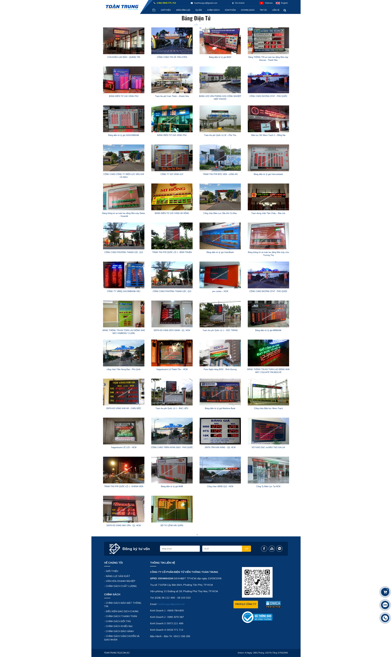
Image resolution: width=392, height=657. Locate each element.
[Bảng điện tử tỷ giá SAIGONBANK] (123, 118)
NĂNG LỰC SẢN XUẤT (118, 576)
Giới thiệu (166, 10)
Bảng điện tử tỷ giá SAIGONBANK (123, 135)
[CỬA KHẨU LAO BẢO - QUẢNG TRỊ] (123, 40)
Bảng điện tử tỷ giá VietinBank (220, 252)
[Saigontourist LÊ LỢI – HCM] (123, 431)
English (284, 3)
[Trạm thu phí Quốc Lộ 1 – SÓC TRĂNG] (220, 314)
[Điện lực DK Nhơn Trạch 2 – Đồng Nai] (268, 118)
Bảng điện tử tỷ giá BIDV (220, 57)
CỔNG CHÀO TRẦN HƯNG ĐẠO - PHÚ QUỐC (172, 447)
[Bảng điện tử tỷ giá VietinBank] (220, 236)
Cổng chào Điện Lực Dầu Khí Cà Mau (220, 213)
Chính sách (213, 10)
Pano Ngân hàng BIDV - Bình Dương (220, 369)
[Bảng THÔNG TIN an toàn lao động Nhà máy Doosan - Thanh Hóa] (268, 40)
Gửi (246, 548)
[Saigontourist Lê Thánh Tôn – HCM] (172, 353)
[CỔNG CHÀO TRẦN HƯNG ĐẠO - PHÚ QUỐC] (172, 431)
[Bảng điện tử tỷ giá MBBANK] (268, 314)
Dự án (199, 10)
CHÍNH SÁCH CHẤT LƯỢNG (121, 586)
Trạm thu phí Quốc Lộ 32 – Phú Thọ (220, 135)
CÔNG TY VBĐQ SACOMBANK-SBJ (123, 291)
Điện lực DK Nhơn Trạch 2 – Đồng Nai (268, 135)
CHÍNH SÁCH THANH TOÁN (121, 616)
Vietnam (269, 3)
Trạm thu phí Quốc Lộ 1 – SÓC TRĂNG (220, 330)
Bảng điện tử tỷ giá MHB (172, 486)
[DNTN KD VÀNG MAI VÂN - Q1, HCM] (123, 509)
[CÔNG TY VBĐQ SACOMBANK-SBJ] (123, 275)
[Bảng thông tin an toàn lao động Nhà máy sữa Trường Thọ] (268, 236)
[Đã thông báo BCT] (257, 617)
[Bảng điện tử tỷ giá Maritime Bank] (220, 392)
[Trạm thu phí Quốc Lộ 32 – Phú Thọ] (220, 118)
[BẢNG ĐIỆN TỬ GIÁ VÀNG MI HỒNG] (172, 196)
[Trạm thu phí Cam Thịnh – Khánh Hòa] (172, 79)
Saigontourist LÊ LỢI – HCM (123, 447)
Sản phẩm (230, 10)
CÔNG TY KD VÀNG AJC (171, 174)
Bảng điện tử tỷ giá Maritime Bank (220, 408)
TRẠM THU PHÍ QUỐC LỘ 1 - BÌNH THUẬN (172, 252)
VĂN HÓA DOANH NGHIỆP (120, 581)
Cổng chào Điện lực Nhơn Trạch (268, 408)
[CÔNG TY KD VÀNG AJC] (172, 157)
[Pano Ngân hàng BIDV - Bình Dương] (220, 353)
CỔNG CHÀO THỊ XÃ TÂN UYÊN (172, 57)
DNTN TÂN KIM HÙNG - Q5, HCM (220, 447)
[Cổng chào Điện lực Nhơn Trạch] (268, 392)
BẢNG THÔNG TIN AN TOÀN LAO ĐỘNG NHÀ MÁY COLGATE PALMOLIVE (268, 371)
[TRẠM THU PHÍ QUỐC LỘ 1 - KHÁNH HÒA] (123, 470)
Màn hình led (183, 10)
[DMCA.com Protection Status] (273, 604)
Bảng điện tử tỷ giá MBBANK (268, 330)
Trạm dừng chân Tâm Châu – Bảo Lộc (268, 213)
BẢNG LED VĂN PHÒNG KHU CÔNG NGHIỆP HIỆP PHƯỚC (220, 97)
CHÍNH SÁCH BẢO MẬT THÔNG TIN (122, 604)
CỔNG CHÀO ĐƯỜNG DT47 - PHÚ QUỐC (268, 96)
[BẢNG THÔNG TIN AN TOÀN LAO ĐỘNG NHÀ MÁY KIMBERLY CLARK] (123, 314)
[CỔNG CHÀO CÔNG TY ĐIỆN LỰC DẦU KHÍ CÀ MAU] (123, 157)
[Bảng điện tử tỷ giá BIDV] (220, 40)
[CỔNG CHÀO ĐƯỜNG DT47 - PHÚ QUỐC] (268, 79)
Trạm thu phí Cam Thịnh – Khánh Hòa (172, 96)
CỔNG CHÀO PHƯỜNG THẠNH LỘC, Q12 (123, 252)
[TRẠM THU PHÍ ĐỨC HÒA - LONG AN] (220, 157)
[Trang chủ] (154, 10)
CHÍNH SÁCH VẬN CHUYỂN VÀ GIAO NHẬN (121, 638)
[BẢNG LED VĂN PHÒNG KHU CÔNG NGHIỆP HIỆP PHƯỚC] (220, 79)
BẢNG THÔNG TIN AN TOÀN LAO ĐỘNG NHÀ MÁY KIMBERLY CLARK (124, 332)
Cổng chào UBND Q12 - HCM (220, 486)
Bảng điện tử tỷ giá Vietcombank (268, 174)
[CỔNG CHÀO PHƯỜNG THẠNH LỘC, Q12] (123, 236)
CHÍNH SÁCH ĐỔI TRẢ (118, 621)
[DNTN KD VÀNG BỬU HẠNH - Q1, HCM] (172, 314)
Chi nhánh (240, 3)
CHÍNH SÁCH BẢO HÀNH (120, 631)
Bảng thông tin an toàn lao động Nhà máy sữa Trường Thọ (268, 253)
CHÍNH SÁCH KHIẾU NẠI (119, 626)
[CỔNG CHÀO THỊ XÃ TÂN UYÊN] (172, 40)
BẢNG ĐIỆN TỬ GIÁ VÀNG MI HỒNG (172, 213)
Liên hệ (275, 10)
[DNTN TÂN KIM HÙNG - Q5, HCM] (220, 431)
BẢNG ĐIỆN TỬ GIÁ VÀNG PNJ (123, 96)
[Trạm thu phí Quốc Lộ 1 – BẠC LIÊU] (172, 392)
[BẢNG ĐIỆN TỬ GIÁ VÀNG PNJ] (123, 79)
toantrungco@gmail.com (171, 604)
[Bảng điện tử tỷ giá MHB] (172, 470)
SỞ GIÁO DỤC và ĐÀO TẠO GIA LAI (268, 447)
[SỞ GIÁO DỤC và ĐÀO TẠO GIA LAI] (268, 431)
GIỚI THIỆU (112, 571)
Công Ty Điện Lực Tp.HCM (268, 486)
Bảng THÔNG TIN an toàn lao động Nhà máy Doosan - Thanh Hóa (268, 58)
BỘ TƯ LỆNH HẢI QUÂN (172, 525)
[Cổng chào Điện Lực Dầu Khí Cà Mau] (220, 196)
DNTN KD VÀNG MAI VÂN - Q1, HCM (124, 525)
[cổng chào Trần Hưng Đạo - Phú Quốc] (123, 353)
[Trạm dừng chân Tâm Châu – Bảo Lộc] (268, 196)
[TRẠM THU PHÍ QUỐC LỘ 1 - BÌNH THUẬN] (172, 236)
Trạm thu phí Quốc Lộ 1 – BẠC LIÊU (172, 408)
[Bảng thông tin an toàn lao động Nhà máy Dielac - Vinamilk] (123, 196)
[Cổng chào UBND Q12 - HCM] (220, 470)
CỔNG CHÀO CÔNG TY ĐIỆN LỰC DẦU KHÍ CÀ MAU (123, 175)
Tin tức (263, 10)
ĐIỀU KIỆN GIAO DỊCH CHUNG (122, 611)
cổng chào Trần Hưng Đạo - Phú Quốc (124, 369)
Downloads (248, 10)
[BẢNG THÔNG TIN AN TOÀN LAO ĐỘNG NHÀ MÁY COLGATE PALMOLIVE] (268, 353)
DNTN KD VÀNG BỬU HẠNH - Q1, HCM (172, 330)
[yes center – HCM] (220, 275)
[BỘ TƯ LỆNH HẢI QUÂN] (172, 509)
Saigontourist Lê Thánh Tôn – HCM (172, 369)
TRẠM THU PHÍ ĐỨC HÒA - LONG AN (220, 174)
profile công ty (245, 604)
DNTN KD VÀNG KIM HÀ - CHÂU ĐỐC (123, 408)
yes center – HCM (220, 291)
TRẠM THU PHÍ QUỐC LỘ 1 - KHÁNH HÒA (123, 486)
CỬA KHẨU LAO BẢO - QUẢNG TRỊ (123, 57)
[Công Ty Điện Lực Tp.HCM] (268, 470)
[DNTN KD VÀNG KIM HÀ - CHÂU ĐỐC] (123, 392)
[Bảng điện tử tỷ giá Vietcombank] (268, 157)
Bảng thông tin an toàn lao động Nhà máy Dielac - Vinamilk (123, 214)
